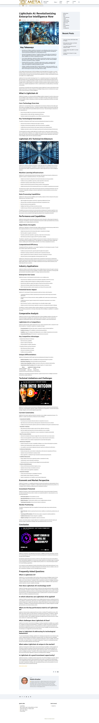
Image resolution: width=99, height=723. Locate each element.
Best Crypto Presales (46, 2)
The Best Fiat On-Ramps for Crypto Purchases (69, 54)
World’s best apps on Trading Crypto (27, 708)
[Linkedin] (28, 697)
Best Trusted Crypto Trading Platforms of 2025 (29, 707)
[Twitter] (24, 697)
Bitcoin (64, 14)
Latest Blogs (22, 705)
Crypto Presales (66, 21)
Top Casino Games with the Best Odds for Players (70, 40)
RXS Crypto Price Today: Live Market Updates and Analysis (70, 44)
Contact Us (74, 2)
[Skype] (31, 697)
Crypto (64, 18)
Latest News (60, 2)
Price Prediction (66, 25)
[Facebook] (22, 697)
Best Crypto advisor (23, 709)
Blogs (55, 2)
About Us (68, 2)
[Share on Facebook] (54, 672)
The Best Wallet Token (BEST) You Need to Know (70, 50)
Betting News (65, 13)
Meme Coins (65, 22)
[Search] (79, 2)
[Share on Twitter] (56, 672)
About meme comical (23, 665)
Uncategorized (66, 28)
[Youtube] (20, 697)
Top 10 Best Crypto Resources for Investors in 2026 (69, 47)
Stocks (64, 26)
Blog (64, 16)
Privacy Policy (22, 711)
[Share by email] (58, 672)
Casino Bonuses (66, 17)
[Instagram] (26, 697)
